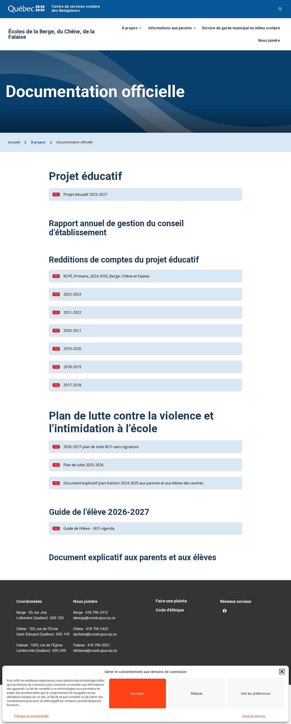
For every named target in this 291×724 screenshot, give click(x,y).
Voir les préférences (256, 693)
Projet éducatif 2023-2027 (85, 194)
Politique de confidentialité (31, 716)
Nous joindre (269, 40)
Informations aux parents (173, 29)
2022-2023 (72, 294)
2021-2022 (72, 312)
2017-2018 (72, 385)
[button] (282, 671)
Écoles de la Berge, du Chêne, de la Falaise (51, 34)
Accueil (14, 142)
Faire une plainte (171, 601)
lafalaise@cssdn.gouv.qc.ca (95, 650)
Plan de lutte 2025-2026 (83, 464)
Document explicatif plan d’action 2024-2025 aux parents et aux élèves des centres (133, 483)
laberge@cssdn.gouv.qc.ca (94, 618)
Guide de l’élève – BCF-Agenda (88, 528)
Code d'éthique (170, 610)
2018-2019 (72, 366)
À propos (133, 29)
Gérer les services (253, 716)
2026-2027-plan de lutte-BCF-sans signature (101, 446)
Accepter (137, 693)
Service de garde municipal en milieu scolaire (241, 28)
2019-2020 (72, 348)
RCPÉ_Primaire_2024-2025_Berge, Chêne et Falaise (106, 276)
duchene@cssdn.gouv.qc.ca (95, 634)
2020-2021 (72, 330)
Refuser (197, 693)
